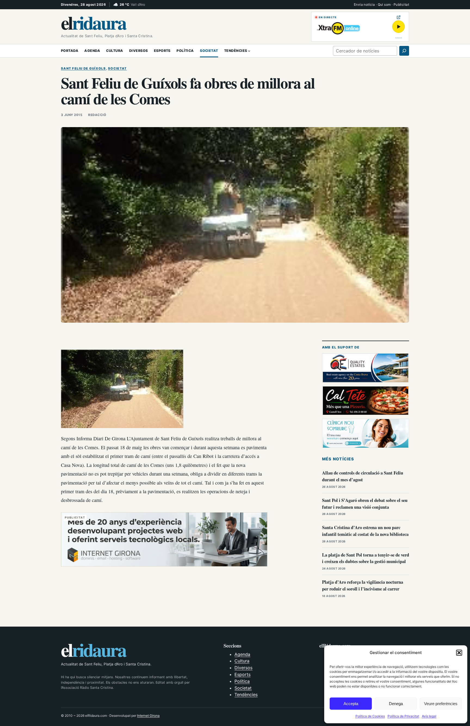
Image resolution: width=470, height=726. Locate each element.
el (93, 22)
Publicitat (401, 4)
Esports (242, 674)
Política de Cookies (370, 716)
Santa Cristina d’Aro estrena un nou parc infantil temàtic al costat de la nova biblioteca (365, 531)
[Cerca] (404, 51)
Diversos (243, 667)
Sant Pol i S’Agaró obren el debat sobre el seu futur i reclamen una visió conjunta (364, 503)
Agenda (242, 654)
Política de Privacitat (403, 716)
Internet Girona (148, 716)
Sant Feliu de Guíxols (83, 68)
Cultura (241, 661)
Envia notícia (364, 4)
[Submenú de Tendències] (249, 50)
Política (242, 681)
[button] (459, 652)
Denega (396, 703)
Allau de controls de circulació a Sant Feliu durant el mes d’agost (362, 476)
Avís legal (429, 716)
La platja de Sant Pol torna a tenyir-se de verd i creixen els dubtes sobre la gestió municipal (365, 558)
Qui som (384, 4)
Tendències (246, 694)
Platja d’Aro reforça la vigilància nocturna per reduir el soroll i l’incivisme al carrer (362, 585)
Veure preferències (440, 703)
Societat (117, 68)
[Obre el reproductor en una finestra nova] (398, 17)
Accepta (351, 703)
